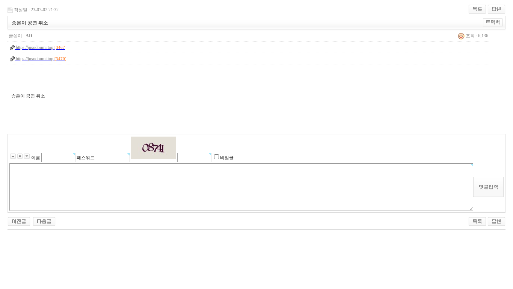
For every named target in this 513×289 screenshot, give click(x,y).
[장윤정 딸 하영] (19, 221)
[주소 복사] (493, 22)
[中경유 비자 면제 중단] (44, 221)
